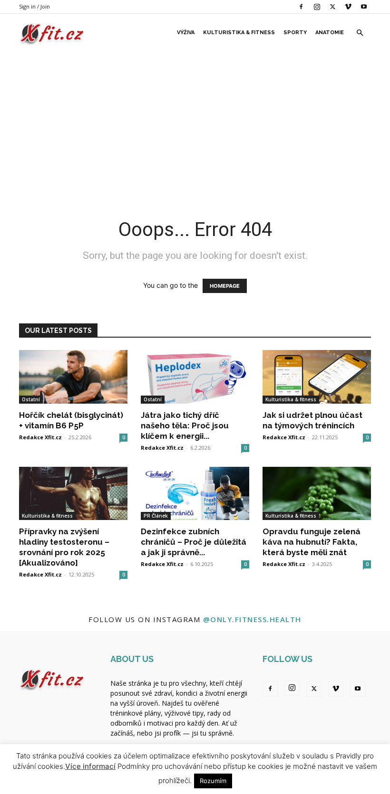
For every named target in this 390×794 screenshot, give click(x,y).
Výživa (186, 32)
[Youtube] (364, 6)
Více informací (90, 766)
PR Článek (156, 515)
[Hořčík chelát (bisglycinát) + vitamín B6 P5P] (73, 377)
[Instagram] (317, 6)
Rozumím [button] (213, 781)
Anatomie (329, 32)
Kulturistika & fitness (239, 32)
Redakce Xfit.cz (40, 437)
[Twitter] (332, 6)
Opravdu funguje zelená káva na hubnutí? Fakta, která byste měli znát (312, 542)
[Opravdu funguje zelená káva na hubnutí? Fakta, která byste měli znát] (317, 493)
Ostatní (31, 399)
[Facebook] (301, 6)
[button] (359, 33)
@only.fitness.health (252, 619)
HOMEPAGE (225, 286)
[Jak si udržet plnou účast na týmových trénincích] (317, 377)
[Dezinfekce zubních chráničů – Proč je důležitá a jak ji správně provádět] (195, 493)
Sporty (295, 32)
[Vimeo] (348, 6)
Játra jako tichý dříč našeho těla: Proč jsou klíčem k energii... (185, 425)
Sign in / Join (34, 6)
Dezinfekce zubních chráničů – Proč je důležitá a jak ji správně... (193, 542)
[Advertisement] (195, 123)
